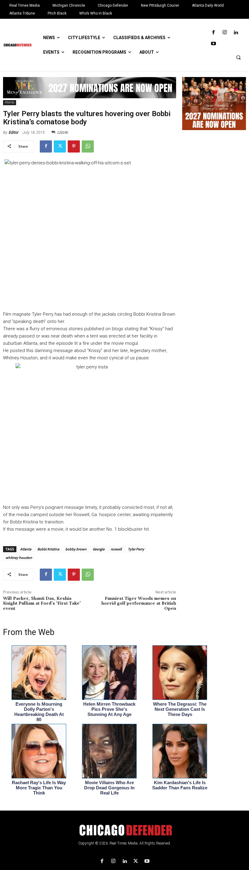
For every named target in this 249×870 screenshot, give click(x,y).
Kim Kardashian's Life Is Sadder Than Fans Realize (179, 785)
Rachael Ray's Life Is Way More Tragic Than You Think (39, 787)
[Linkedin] (236, 33)
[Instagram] (224, 33)
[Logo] (124, 830)
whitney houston (18, 557)
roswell (116, 549)
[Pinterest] (74, 146)
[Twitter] (60, 146)
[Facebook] (213, 33)
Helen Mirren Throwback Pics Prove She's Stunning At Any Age (109, 709)
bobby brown (76, 549)
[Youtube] (213, 44)
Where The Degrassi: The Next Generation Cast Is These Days (179, 709)
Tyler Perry (136, 549)
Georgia (98, 549)
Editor (14, 132)
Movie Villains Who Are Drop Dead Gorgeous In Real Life (109, 787)
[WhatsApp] (88, 146)
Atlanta (9, 102)
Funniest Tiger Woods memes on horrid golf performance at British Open (138, 604)
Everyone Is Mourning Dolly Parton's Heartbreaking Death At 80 (39, 711)
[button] (238, 57)
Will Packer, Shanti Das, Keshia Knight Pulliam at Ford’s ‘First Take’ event (42, 604)
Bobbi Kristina (48, 549)
